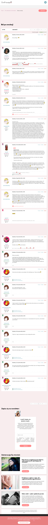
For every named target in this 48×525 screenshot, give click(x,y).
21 (36, 29)
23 (39, 29)
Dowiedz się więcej (26, 519)
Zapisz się (25, 445)
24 (41, 29)
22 (38, 403)
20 (34, 29)
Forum (2, 10)
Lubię (42, 34)
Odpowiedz (43, 10)
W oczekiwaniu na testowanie (10, 10)
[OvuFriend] (6, 3)
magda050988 (6, 126)
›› (45, 29)
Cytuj (39, 34)
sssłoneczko (6, 259)
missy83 (6, 152)
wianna (6, 244)
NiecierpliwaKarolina (6, 276)
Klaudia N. (6, 55)
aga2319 (6, 218)
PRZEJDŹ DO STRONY (24, 522)
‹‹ (30, 29)
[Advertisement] (24, 17)
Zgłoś (45, 34)
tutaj (17, 442)
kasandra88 (6, 89)
